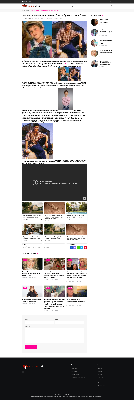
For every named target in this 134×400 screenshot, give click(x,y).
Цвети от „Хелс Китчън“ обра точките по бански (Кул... (106, 21)
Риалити (87, 6)
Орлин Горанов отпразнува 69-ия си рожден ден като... (105, 63)
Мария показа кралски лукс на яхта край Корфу (106, 42)
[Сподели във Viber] (74, 247)
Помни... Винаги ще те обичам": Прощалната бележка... (106, 52)
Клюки (58, 6)
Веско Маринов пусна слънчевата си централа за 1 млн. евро (76, 301)
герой (24, 247)
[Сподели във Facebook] (71, 247)
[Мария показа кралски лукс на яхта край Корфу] (94, 42)
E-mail (56, 319)
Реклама (74, 368)
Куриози (64, 6)
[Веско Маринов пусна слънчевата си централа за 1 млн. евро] (77, 291)
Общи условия (75, 374)
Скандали (72, 6)
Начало (52, 6)
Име (26, 319)
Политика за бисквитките (78, 380)
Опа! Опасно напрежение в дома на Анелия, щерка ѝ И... (106, 31)
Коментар (28, 326)
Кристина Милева (28, 18)
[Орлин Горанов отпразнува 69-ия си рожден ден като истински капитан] (94, 63)
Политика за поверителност (79, 377)
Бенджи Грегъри (36, 247)
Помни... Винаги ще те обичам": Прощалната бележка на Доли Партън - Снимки (32, 273)
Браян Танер (46, 247)
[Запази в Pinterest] (85, 247)
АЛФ (29, 247)
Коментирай (31, 347)
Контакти (74, 371)
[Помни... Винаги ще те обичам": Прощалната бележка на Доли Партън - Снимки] (32, 264)
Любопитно (79, 6)
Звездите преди (96, 6)
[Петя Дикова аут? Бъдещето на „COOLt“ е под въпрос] (32, 291)
